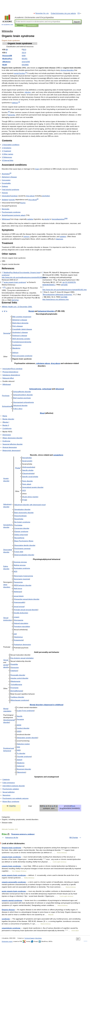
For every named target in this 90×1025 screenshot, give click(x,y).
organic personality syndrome (14, 882)
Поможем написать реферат (23, 834)
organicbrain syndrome (11, 928)
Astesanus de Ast (11, 837)
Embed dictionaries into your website (63, 13)
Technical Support (29, 938)
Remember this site (42, 13)
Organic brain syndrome (11, 848)
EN (79, 13)
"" (57, 294)
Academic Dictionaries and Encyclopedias (34, 17)
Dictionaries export (7, 941)
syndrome (6, 919)
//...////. (24, 277)
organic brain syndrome (11, 857)
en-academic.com (7, 24)
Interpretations (31, 25)
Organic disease (8, 910)
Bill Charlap (73, 837)
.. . (17, 307)
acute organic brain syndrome (14, 875)
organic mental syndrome (12, 900)
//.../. (55, 299)
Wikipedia (20, 25)
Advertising (38, 938)
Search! (77, 22)
